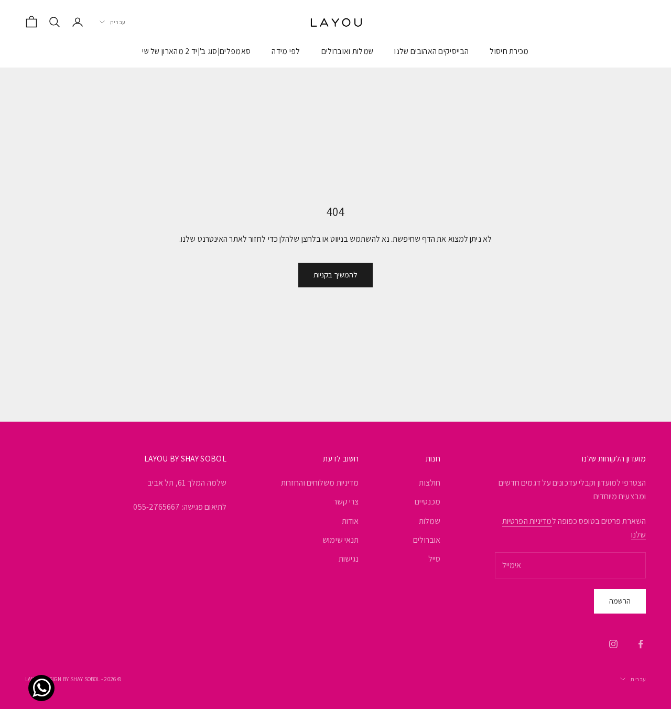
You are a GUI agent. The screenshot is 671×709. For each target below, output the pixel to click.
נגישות (349, 558)
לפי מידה (286, 51)
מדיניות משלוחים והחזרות (320, 482)
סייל (434, 558)
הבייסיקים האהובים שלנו (431, 51)
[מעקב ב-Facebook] (640, 644)
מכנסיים (427, 501)
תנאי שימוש (340, 539)
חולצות (429, 482)
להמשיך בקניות (335, 275)
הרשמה (620, 601)
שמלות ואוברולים (347, 51)
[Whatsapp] (44, 676)
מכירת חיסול (509, 51)
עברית (117, 22)
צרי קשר (346, 501)
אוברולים (426, 539)
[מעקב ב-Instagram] (613, 644)
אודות (350, 521)
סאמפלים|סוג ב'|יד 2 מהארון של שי (196, 51)
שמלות (430, 521)
